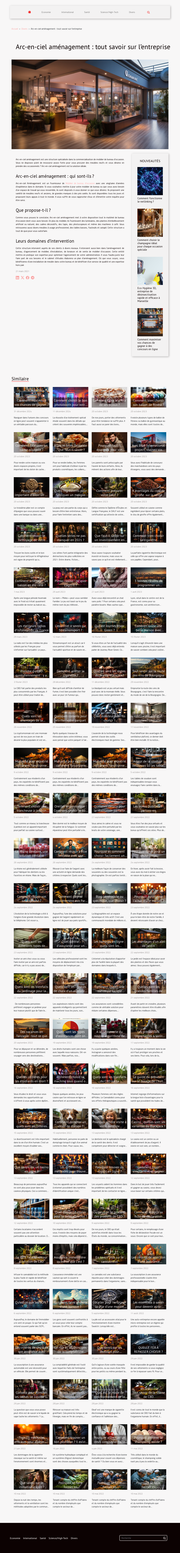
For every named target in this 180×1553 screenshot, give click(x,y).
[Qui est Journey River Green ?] (109, 622)
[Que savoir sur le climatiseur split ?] (31, 1479)
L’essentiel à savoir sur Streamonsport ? (70, 628)
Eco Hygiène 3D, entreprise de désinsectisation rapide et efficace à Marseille (148, 294)
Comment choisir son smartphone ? (31, 898)
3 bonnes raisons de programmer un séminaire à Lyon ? (148, 585)
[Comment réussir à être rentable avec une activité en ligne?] (70, 848)
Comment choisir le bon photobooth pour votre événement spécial (70, 404)
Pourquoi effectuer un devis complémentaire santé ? (109, 1441)
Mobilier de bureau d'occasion (80, 183)
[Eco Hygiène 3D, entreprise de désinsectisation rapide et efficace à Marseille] (150, 270)
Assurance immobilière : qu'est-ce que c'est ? (70, 1259)
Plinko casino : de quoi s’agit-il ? (70, 583)
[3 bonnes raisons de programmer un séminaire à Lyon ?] (148, 577)
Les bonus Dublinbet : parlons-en (148, 808)
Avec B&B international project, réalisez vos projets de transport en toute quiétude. (148, 451)
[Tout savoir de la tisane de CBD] (148, 1389)
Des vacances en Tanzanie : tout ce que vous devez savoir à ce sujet (31, 1038)
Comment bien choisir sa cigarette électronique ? (148, 540)
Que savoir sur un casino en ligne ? (31, 1169)
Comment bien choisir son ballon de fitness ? (148, 402)
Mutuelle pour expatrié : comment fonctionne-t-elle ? (31, 765)
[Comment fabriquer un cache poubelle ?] (31, 442)
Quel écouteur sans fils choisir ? (109, 718)
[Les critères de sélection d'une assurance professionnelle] (148, 1253)
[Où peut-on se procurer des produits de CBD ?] (109, 1208)
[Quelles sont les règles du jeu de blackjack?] (109, 667)
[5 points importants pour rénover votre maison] (70, 1389)
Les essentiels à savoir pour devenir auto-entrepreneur (148, 1306)
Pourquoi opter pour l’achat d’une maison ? (148, 898)
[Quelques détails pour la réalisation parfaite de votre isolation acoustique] (109, 803)
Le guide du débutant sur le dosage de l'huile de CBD (148, 1081)
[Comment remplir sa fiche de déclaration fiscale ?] (148, 1208)
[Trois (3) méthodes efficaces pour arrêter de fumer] (31, 1434)
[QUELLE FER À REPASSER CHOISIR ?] (148, 1344)
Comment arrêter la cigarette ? (70, 673)
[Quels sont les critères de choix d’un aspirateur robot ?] (70, 983)
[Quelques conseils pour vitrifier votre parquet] (70, 712)
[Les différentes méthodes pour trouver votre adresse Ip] (70, 1163)
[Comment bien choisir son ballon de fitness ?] (148, 397)
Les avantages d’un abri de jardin (148, 943)
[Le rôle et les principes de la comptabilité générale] (70, 1344)
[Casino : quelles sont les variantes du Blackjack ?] (148, 1118)
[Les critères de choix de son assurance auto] (31, 1344)
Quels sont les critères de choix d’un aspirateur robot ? (71, 991)
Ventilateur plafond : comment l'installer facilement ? (148, 720)
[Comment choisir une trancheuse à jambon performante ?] (31, 803)
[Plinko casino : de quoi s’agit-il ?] (70, 577)
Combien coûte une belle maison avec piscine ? (148, 630)
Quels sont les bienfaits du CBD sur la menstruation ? (109, 1081)
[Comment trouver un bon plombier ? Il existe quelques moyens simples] (70, 1434)
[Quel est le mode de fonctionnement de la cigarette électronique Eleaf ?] (109, 1389)
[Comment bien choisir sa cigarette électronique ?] (148, 532)
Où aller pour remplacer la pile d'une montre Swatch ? (109, 1306)
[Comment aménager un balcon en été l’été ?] (31, 577)
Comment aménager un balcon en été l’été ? (31, 583)
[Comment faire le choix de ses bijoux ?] (109, 397)
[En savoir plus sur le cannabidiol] (109, 1253)
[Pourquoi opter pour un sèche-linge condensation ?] (148, 848)
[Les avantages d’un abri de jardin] (148, 938)
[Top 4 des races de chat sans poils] (109, 577)
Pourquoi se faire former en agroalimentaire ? (70, 1487)
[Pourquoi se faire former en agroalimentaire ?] (70, 1479)
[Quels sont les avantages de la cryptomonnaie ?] (31, 712)
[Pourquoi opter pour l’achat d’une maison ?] (148, 893)
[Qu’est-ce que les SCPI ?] (31, 1299)
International (67, 12)
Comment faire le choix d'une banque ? (70, 1304)
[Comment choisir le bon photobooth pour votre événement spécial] (70, 397)
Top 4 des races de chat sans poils (109, 583)
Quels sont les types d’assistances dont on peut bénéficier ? (70, 1036)
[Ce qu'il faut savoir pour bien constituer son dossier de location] (31, 1208)
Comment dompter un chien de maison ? (70, 1124)
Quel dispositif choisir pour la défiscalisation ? (70, 1214)
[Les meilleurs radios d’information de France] (31, 622)
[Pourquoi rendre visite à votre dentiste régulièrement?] (109, 1118)
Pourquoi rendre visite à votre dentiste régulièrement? (109, 1126)
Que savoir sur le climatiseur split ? (31, 1485)
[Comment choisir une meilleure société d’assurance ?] (109, 983)
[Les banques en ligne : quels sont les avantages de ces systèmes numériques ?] (109, 938)
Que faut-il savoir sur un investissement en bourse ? (109, 540)
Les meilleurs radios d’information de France (32, 628)
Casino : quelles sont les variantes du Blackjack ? (148, 1124)
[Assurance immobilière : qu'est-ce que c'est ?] (70, 1253)
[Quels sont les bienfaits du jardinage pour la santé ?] (31, 983)
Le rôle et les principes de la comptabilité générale (70, 1351)
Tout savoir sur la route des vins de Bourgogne (148, 673)
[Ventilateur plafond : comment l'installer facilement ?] (148, 712)
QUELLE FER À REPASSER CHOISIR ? (148, 1349)
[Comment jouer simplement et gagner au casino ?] (148, 1163)
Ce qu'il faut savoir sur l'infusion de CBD (31, 1259)
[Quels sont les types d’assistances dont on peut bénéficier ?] (70, 1028)
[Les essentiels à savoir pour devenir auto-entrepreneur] (148, 1299)
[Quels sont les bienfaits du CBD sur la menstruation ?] (109, 1073)
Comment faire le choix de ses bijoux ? (109, 402)
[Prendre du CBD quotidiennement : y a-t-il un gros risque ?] (31, 667)
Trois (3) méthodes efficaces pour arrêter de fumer (31, 1441)
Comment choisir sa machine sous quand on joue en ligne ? (70, 1081)
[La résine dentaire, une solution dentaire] (31, 848)
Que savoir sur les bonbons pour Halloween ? (109, 1351)
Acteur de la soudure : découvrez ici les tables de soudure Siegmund (148, 765)
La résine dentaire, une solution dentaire (31, 853)
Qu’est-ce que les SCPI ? (31, 1302)
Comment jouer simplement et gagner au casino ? (148, 1171)
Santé (87, 12)
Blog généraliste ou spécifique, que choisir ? (109, 898)
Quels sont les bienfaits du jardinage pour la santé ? (31, 991)
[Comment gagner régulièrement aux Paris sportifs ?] (70, 893)
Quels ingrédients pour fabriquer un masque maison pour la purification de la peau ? (70, 497)
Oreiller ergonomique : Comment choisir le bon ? (70, 810)
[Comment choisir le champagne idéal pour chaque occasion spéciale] (150, 222)
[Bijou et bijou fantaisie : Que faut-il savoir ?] (70, 442)
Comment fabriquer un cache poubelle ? (31, 447)
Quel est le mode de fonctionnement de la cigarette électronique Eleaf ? (109, 1398)
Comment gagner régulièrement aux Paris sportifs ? (70, 900)
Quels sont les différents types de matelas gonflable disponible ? (31, 947)
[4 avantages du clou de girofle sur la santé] (148, 487)
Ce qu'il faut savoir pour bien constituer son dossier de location (32, 1216)
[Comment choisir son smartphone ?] (31, 893)
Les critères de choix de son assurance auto (31, 1349)
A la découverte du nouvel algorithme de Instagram (109, 1036)
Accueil (15, 28)
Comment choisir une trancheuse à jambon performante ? (32, 810)
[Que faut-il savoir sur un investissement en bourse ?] (109, 532)
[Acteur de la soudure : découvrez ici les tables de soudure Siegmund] (148, 757)
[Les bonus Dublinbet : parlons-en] (148, 803)
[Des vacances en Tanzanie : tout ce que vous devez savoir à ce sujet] (31, 1028)
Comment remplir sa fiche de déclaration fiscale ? (148, 1216)
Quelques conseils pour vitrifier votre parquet (70, 718)
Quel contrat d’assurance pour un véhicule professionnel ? (70, 945)
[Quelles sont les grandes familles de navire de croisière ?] (148, 983)
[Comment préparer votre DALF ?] (109, 487)
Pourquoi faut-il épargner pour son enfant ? (109, 449)
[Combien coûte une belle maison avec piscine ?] (148, 622)
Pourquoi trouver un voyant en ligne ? (109, 1169)
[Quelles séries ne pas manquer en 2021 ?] (70, 532)
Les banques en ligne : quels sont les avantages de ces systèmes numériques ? (109, 947)
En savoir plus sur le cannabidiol (109, 1259)
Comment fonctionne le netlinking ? (149, 199)
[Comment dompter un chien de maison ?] (70, 1118)
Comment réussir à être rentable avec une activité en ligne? (70, 855)
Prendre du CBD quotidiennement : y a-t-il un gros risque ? (31, 675)
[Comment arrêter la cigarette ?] (70, 667)
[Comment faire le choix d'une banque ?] (70, 1299)
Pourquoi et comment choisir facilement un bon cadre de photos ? (109, 855)
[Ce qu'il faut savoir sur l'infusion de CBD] (31, 1253)
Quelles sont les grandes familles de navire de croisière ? (148, 991)
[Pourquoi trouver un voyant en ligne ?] (109, 1163)
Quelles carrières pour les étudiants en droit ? (31, 1079)
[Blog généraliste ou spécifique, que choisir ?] (109, 893)
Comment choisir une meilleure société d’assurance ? (109, 991)
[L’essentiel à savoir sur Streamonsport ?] (70, 622)
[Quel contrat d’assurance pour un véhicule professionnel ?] (70, 938)
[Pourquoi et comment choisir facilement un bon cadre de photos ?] (109, 848)
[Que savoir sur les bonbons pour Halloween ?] (109, 1344)
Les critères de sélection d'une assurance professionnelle (148, 1261)
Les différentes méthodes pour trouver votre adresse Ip (70, 1171)
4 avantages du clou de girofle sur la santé (148, 493)
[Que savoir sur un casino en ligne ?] (31, 1163)
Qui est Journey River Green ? (109, 628)
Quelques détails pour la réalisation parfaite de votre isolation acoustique (109, 812)
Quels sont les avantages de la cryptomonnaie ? (31, 720)
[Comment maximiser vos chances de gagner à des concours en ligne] (150, 322)
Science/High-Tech (109, 12)
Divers (132, 12)
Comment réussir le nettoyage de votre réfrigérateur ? (31, 540)
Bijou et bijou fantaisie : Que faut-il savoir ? (70, 447)
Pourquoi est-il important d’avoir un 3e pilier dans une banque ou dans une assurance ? (32, 497)
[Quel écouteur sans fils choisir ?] (109, 712)
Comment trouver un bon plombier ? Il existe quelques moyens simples (70, 1443)
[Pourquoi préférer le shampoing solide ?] (148, 1434)
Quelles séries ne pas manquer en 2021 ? (70, 538)
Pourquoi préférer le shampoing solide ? (148, 1439)
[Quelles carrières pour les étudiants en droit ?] (31, 1073)
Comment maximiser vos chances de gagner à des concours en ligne (149, 344)
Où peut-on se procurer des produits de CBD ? (109, 1214)
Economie (46, 12)
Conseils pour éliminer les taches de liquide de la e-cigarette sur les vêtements (31, 1398)
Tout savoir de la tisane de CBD (148, 1394)
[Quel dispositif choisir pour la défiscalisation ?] (70, 1208)
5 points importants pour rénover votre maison (71, 1396)
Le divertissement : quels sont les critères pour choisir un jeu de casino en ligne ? (31, 1128)
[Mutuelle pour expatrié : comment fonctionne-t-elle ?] (31, 757)
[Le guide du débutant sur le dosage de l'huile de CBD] (148, 1073)
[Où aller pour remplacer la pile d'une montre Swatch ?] (109, 1299)
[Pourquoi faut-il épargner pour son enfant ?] (109, 442)
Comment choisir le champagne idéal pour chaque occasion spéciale (150, 244)
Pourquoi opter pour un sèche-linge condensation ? (148, 855)
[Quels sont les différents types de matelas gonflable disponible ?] (31, 938)
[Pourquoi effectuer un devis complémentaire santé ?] (109, 1434)
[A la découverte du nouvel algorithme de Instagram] (109, 1028)
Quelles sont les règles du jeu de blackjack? (109, 673)
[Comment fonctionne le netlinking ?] (150, 181)
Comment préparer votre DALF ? (109, 493)
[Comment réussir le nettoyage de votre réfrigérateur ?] (31, 532)
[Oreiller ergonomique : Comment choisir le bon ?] (70, 803)
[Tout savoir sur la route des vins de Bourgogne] (148, 667)
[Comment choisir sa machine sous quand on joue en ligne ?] (70, 1073)
